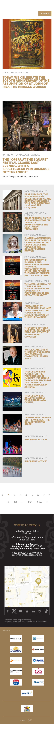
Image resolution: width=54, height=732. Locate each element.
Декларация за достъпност (36, 621)
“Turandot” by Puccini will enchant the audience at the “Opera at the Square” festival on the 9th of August (37, 311)
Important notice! (35, 439)
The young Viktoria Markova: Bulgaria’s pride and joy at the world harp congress (37, 332)
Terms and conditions (12, 620)
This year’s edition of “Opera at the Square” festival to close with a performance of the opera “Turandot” (37, 289)
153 (30, 502)
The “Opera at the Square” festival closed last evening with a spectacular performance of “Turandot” (26, 166)
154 (39, 502)
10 (15, 502)
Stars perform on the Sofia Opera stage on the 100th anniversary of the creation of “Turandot (37, 223)
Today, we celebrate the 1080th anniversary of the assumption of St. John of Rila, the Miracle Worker (26, 82)
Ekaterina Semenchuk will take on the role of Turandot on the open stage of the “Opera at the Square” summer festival (37, 245)
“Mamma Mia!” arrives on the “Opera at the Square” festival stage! (37, 420)
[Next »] (47, 502)
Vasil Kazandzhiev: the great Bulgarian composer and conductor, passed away (37, 354)
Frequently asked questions (14, 621)
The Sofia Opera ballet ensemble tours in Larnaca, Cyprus (35, 399)
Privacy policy (26, 620)
